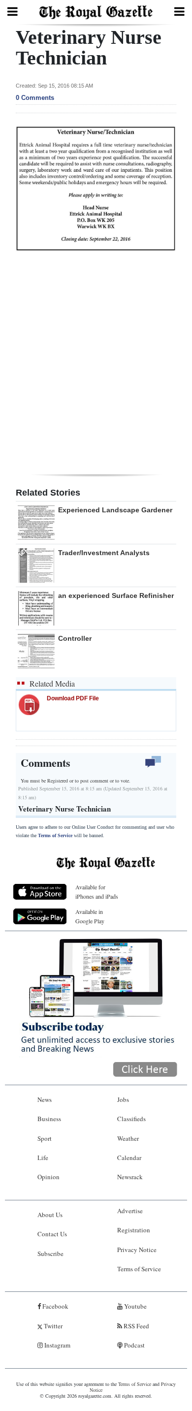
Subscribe (50, 1253)
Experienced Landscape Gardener (115, 510)
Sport (44, 1138)
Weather (128, 1138)
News (44, 1099)
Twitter (52, 1325)
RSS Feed (135, 1325)
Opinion (48, 1176)
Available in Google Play (89, 916)
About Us (50, 1214)
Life (42, 1157)
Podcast (134, 1345)
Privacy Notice (137, 1249)
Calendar (129, 1157)
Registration (133, 1229)
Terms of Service (55, 835)
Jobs (123, 1099)
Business (49, 1118)
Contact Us (52, 1233)
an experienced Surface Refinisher (116, 595)
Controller (75, 638)
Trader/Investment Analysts (104, 553)
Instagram (56, 1345)
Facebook (54, 1306)
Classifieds (131, 1118)
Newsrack (130, 1176)
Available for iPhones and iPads (96, 891)
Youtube (135, 1306)
